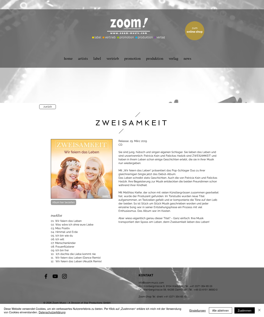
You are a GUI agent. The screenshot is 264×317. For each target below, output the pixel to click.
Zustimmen (244, 310)
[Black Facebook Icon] (46, 276)
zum (195, 28)
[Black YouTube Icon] (55, 276)
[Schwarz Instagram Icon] (64, 276)
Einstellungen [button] (197, 310)
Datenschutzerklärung (52, 312)
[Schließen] (259, 310)
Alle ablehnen (220, 310)
